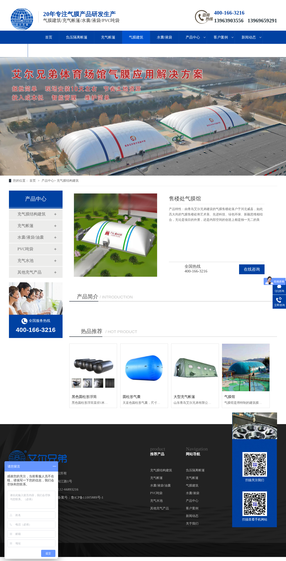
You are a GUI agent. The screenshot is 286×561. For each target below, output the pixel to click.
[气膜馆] (245, 367)
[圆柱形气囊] (144, 367)
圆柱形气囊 (132, 397)
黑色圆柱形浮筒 (84, 397)
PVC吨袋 (25, 249)
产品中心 (193, 37)
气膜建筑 (136, 37)
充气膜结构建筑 (68, 180)
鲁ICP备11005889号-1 (87, 497)
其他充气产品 (29, 272)
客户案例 (221, 37)
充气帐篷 (108, 37)
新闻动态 (249, 37)
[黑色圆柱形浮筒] (93, 367)
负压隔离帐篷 (76, 37)
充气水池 (25, 260)
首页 (48, 37)
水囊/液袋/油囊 (30, 237)
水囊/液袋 (164, 37)
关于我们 (14, 50)
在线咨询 (252, 269)
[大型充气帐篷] (195, 367)
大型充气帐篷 (184, 397)
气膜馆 (229, 397)
